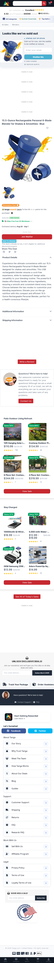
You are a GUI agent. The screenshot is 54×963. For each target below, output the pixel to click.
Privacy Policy (18, 867)
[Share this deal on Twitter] (10, 252)
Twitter (42, 731)
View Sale (27, 491)
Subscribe (41, 898)
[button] (12, 213)
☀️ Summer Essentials (27, 19)
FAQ (37, 702)
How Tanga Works (20, 766)
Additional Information (13, 311)
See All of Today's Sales (27, 596)
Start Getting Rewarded (26, 715)
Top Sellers (44, 19)
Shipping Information (12, 320)
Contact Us (25, 401)
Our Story (16, 743)
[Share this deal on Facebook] (4, 252)
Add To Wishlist (9, 241)
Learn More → (19, 718)
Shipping (16, 809)
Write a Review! (27, 361)
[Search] (44, 3)
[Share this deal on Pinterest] (15, 252)
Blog (14, 781)
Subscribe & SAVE (42, 673)
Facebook (16, 731)
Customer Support (20, 802)
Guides (15, 788)
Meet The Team (19, 758)
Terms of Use (18, 875)
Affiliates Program (20, 853)
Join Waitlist (27, 237)
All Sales (5, 25)
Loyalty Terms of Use (21, 882)
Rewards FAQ (18, 832)
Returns (15, 817)
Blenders (15, 25)
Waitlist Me (38, 57)
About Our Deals (19, 773)
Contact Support (24, 702)
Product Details (9, 257)
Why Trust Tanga (19, 751)
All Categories (11, 19)
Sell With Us (17, 846)
